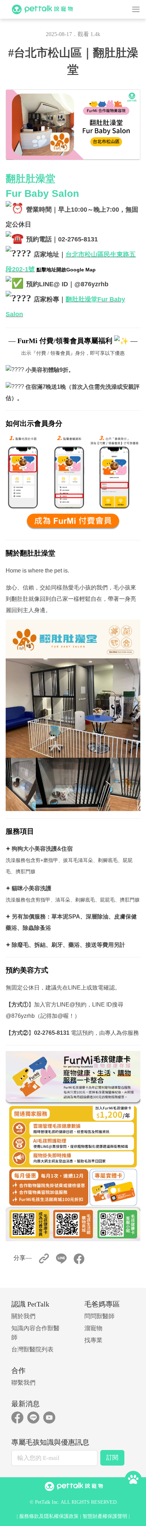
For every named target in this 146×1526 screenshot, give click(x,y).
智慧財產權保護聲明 (105, 1516)
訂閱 (112, 1457)
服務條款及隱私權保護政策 (49, 1516)
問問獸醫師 (99, 1316)
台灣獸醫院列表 (32, 1349)
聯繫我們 (23, 1382)
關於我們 (23, 1316)
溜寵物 (93, 1328)
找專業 (93, 1340)
